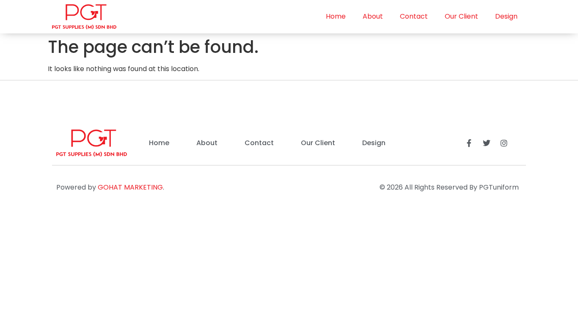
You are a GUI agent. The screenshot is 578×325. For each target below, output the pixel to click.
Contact (414, 16)
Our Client (461, 16)
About (373, 16)
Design (506, 16)
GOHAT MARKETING (130, 187)
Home (336, 16)
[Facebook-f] (469, 143)
